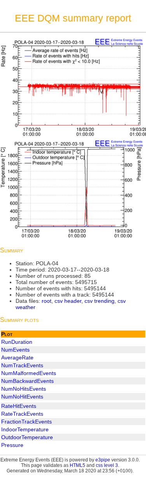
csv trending (99, 301)
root (46, 301)
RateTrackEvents (22, 414)
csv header (68, 301)
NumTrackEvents (22, 365)
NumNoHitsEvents (23, 389)
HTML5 (77, 465)
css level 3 (107, 465)
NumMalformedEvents (28, 373)
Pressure (12, 445)
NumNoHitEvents (22, 396)
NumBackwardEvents (27, 381)
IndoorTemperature (25, 429)
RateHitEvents (18, 406)
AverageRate (17, 357)
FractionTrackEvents (26, 421)
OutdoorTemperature (27, 437)
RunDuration (16, 342)
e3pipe (102, 460)
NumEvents (15, 350)
